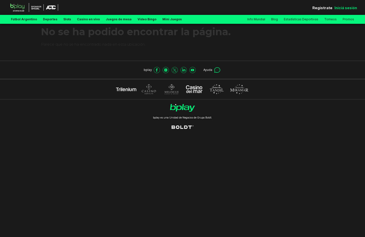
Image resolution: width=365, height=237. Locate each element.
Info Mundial (256, 19)
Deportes (50, 19)
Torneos (330, 19)
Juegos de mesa (119, 19)
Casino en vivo (88, 19)
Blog (274, 19)
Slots (67, 19)
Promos (348, 19)
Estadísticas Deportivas (301, 19)
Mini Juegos (172, 19)
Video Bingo (147, 19)
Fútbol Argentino (24, 19)
